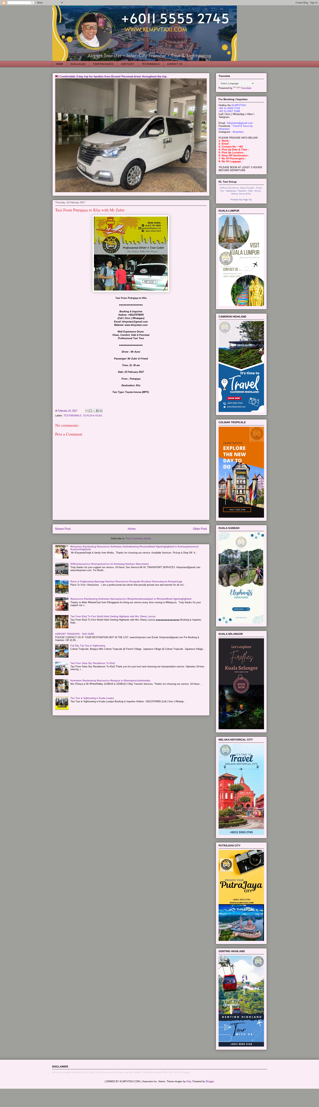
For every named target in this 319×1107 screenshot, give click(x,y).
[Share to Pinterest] (101, 410)
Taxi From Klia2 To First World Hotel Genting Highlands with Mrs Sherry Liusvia (112, 616)
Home (132, 528)
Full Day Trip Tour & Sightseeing (87, 645)
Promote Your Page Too (241, 199)
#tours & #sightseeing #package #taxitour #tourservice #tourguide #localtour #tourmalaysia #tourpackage (126, 581)
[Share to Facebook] (97, 410)
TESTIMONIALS (151, 64)
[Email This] (87, 410)
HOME (59, 64)
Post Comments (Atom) (138, 538)
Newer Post (63, 528)
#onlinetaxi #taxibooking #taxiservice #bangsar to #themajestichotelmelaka (110, 680)
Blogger (210, 1081)
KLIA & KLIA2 (78, 64)
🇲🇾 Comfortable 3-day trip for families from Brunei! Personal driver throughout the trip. (111, 76)
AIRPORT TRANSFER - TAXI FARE (74, 634)
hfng (188, 1081)
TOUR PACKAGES (103, 64)
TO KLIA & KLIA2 (92, 415)
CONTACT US (174, 64)
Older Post (200, 528)
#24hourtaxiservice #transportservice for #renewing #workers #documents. (110, 564)
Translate (246, 87)
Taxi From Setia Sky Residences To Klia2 (92, 663)
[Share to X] (94, 410)
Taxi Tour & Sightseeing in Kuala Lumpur (92, 698)
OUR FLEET (127, 64)
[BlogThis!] (90, 410)
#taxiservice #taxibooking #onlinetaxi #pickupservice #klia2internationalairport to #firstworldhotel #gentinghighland (130, 598)
